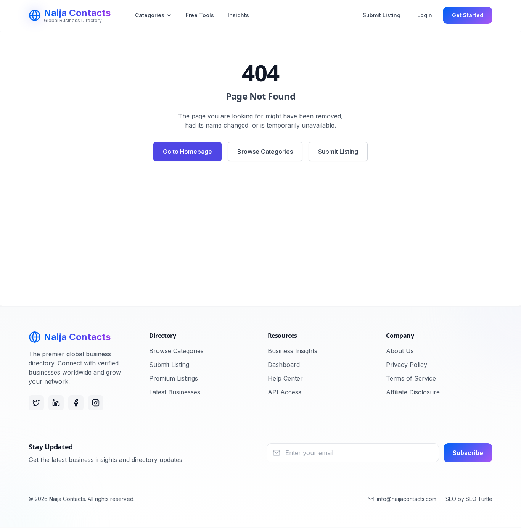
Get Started (467, 15)
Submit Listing (381, 15)
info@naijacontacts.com (406, 499)
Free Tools (200, 15)
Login (424, 15)
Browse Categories (265, 151)
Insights (238, 15)
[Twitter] (36, 402)
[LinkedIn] (56, 402)
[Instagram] (95, 402)
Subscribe (468, 453)
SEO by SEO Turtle (468, 499)
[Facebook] (76, 402)
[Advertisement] (260, 236)
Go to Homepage (187, 151)
